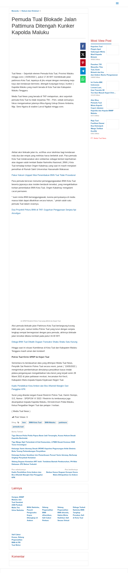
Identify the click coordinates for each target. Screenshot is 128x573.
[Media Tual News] (20, 3)
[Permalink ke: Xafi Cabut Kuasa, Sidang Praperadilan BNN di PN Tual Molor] (18, 528)
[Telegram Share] (83, 70)
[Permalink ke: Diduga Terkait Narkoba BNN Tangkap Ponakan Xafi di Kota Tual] (79, 500)
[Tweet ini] (83, 54)
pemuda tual (18, 427)
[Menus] (117, 3)
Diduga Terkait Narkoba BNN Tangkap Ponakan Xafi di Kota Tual (79, 512)
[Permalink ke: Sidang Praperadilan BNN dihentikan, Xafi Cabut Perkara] (48, 500)
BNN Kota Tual (35, 422)
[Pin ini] (83, 62)
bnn (24, 422)
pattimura (63, 422)
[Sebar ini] (83, 46)
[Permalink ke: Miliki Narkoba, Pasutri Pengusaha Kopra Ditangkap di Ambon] (33, 500)
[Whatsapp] (83, 79)
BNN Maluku (50, 422)
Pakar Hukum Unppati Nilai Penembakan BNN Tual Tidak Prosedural (44, 175)
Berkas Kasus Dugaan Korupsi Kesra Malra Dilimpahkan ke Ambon (62, 472)
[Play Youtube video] (45, 129)
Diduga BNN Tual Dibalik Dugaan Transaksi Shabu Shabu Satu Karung (44, 342)
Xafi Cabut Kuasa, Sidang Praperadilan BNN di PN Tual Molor (18, 540)
